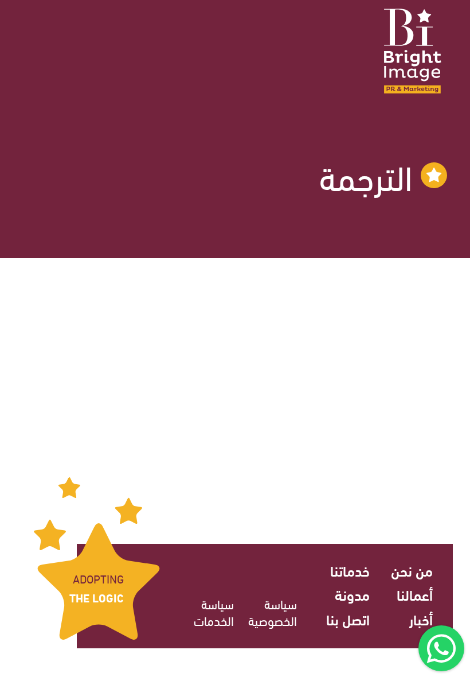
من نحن (412, 570)
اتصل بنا (348, 618)
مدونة (352, 594)
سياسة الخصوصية (272, 611)
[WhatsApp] (441, 648)
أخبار (421, 618)
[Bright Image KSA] (412, 51)
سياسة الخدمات (214, 611)
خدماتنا (350, 570)
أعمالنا (415, 594)
